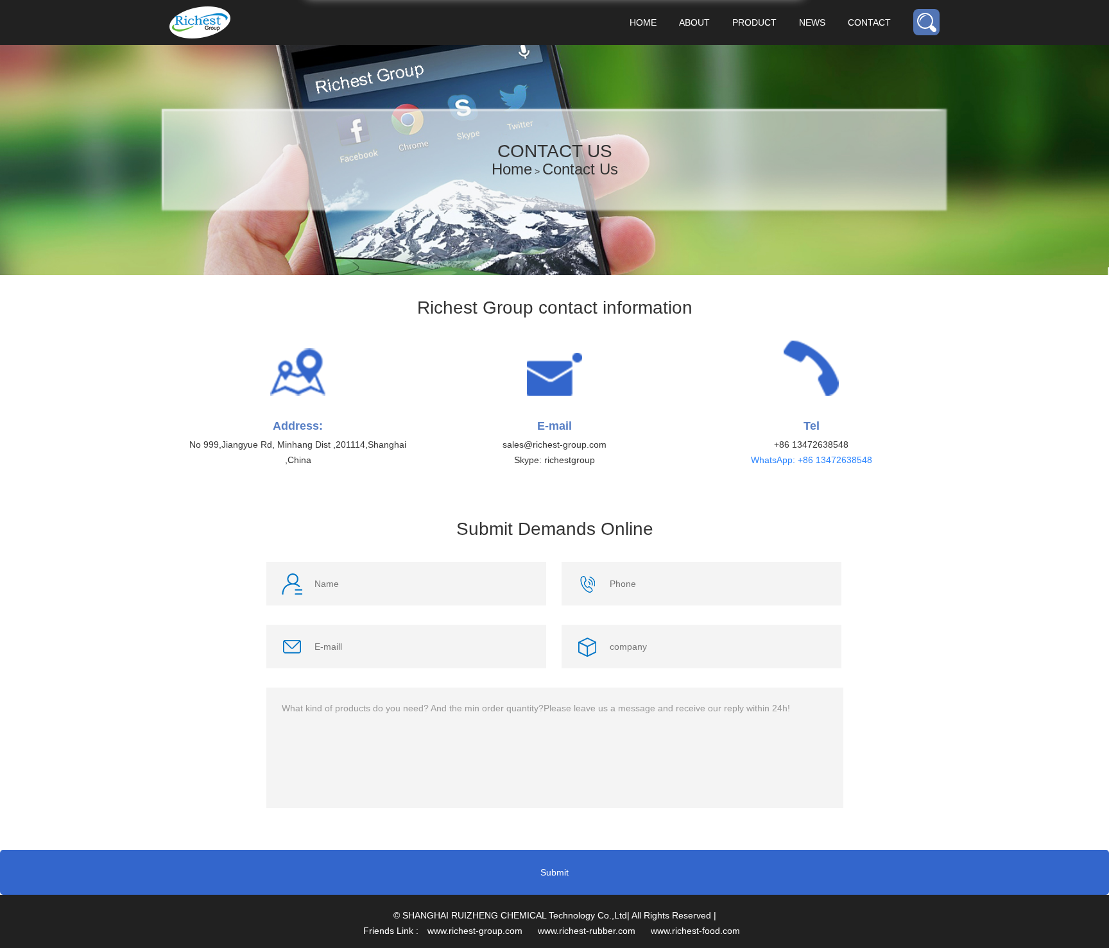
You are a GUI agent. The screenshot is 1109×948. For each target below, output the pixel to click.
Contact (869, 22)
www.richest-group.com (474, 931)
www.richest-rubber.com (586, 931)
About (694, 22)
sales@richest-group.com (554, 444)
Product (754, 22)
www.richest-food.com (695, 931)
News (812, 22)
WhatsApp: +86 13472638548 (811, 460)
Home (643, 22)
